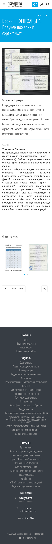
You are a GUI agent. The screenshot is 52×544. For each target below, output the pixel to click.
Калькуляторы (26, 370)
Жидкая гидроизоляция (26, 467)
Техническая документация (26, 366)
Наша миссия (26, 347)
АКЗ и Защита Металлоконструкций (26, 482)
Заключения (26, 401)
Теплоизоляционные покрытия (26, 455)
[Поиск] (47, 4)
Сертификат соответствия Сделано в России (26, 426)
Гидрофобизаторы (26, 475)
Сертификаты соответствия (26, 394)
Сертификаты (26, 362)
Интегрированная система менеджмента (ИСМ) (26, 413)
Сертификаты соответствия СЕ (26, 430)
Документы (26, 358)
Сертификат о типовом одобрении (26, 405)
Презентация (26, 447)
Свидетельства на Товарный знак (26, 390)
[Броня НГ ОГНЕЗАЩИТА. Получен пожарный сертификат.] (26, 49)
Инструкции (26, 378)
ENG (42, 4)
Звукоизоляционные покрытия (26, 486)
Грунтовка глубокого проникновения (26, 471)
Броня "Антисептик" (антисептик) (26, 459)
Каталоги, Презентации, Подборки (26, 451)
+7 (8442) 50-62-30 (25, 498)
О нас (26, 340)
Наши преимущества (26, 343)
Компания (26, 335)
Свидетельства (26, 409)
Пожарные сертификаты (26, 397)
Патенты (26, 386)
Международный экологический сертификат (26, 382)
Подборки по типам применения (26, 374)
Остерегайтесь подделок (26, 434)
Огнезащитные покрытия (26, 463)
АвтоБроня (26, 478)
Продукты (26, 443)
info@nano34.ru (28, 518)
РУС (35, 4)
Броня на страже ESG (26, 351)
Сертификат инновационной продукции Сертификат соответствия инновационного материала (26, 419)
